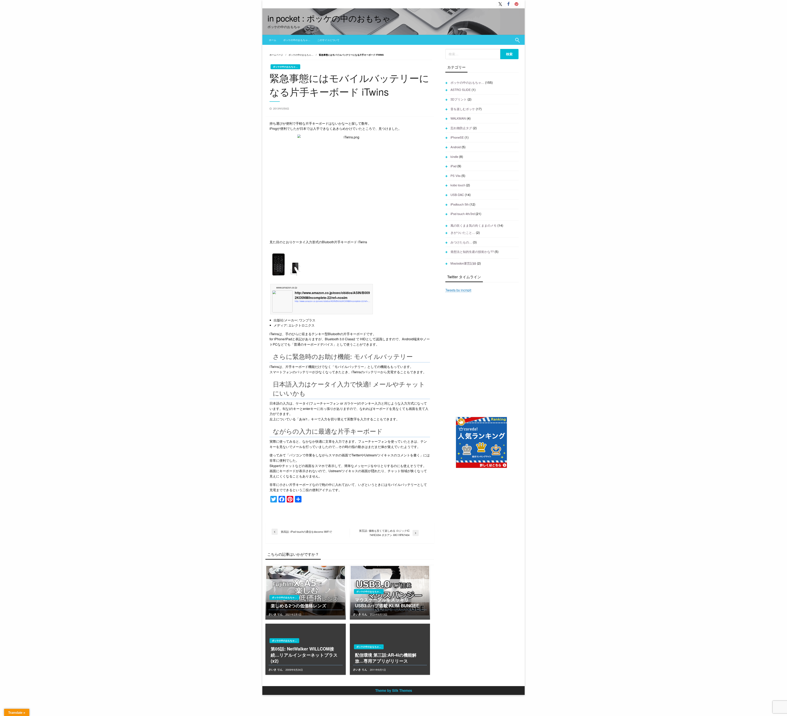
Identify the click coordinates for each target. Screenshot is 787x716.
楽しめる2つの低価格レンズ (298, 606)
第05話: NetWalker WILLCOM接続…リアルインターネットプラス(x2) (304, 655)
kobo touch (457, 185)
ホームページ (276, 54)
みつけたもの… (461, 242)
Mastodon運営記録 (463, 263)
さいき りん (275, 614)
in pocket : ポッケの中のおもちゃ (328, 18)
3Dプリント (458, 99)
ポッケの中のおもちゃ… (296, 40)
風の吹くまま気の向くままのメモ (473, 225)
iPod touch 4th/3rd (462, 214)
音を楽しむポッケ (462, 109)
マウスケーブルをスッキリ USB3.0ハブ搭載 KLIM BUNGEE (387, 603)
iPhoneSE (457, 137)
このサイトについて (328, 40)
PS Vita (455, 175)
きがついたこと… (462, 232)
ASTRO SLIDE (460, 89)
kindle (454, 156)
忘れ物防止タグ (461, 128)
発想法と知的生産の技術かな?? (472, 251)
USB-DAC (457, 194)
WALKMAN (458, 118)
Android (455, 147)
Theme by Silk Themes (393, 690)
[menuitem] (272, 40)
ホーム (272, 40)
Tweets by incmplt (458, 290)
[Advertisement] (482, 354)
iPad (453, 166)
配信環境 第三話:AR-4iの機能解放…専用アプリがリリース (385, 658)
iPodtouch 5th (459, 204)
